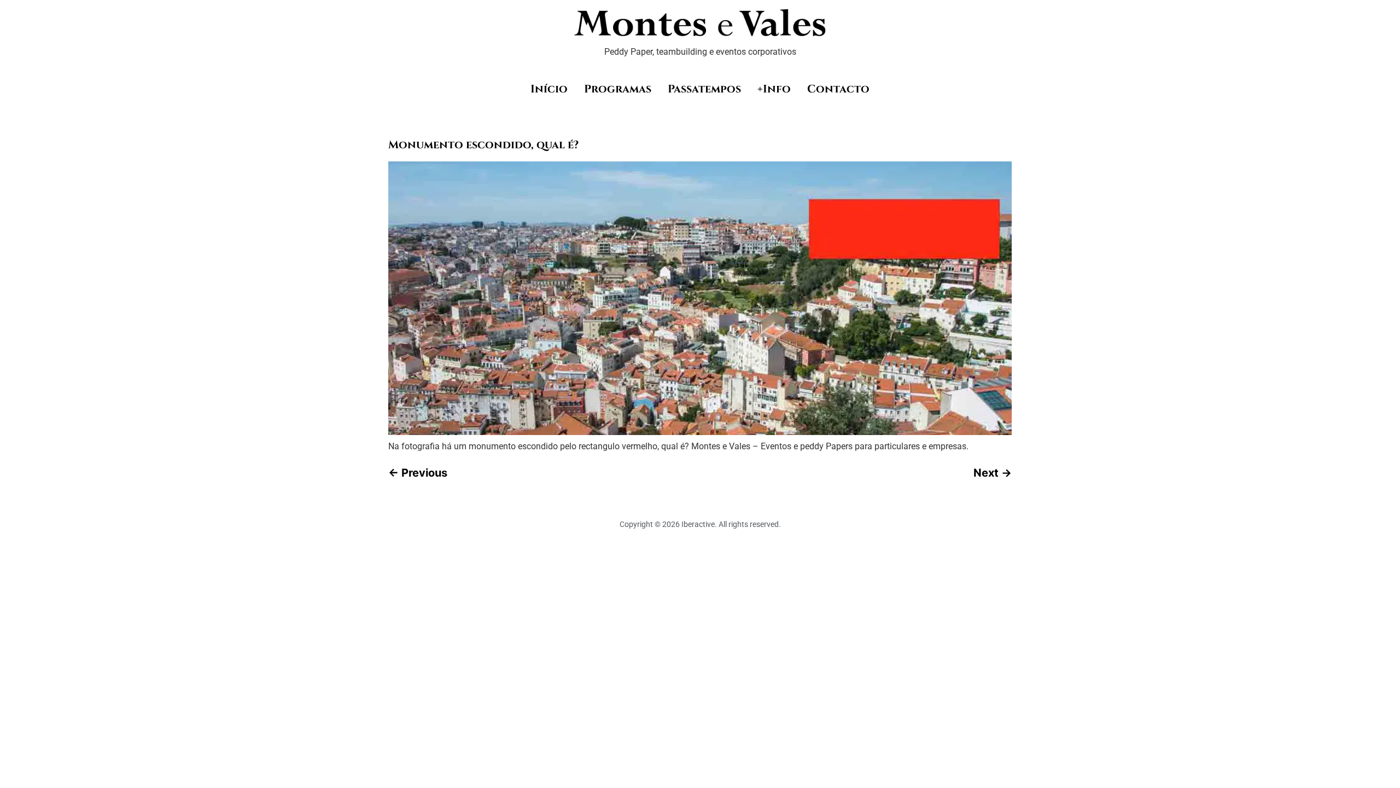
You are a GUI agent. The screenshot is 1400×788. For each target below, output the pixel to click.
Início (549, 89)
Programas (617, 89)
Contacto (838, 89)
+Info (774, 89)
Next (992, 472)
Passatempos (704, 89)
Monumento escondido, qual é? (483, 144)
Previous (417, 472)
